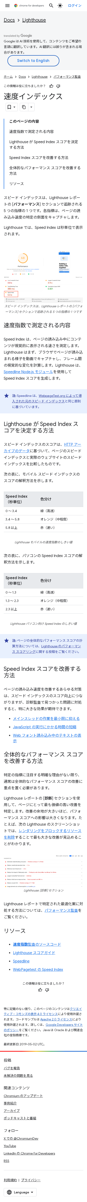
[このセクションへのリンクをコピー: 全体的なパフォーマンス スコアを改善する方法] (47, 761)
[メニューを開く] (7, 5)
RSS (6, 1161)
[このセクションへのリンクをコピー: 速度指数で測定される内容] (75, 326)
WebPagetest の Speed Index (38, 969)
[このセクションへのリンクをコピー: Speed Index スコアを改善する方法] (19, 676)
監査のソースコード (37, 944)
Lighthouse (34, 20)
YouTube (10, 1146)
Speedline (21, 961)
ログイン (74, 5)
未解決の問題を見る (18, 1076)
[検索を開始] (51, 5)
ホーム (8, 77)
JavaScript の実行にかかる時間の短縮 (44, 727)
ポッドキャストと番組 (20, 1118)
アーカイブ (12, 1111)
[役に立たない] (58, 86)
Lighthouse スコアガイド (34, 953)
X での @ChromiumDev (21, 1138)
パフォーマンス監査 (67, 77)
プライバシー (31, 1180)
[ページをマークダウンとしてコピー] (24, 107)
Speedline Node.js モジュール (28, 372)
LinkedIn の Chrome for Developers (29, 1153)
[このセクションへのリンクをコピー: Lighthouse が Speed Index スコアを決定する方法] (58, 431)
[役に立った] (51, 86)
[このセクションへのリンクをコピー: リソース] (30, 931)
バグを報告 (12, 1068)
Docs (9, 20)
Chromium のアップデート (23, 1096)
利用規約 (10, 1180)
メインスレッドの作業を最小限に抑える (46, 718)
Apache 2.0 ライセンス (56, 1019)
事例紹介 (10, 1103)
